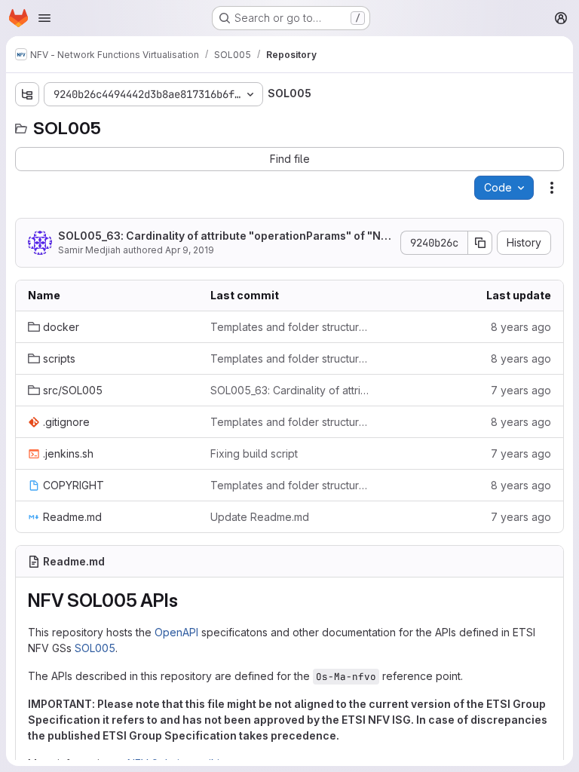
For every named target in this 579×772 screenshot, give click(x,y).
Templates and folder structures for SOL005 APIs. (289, 326)
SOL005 (95, 648)
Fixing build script (254, 453)
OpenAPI (176, 632)
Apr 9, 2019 (189, 250)
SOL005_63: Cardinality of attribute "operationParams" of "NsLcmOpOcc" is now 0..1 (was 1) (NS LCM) (225, 236)
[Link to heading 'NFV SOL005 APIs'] (187, 600)
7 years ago (521, 390)
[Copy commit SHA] (480, 243)
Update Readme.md (259, 516)
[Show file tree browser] (27, 94)
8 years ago (521, 326)
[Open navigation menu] (44, 18)
